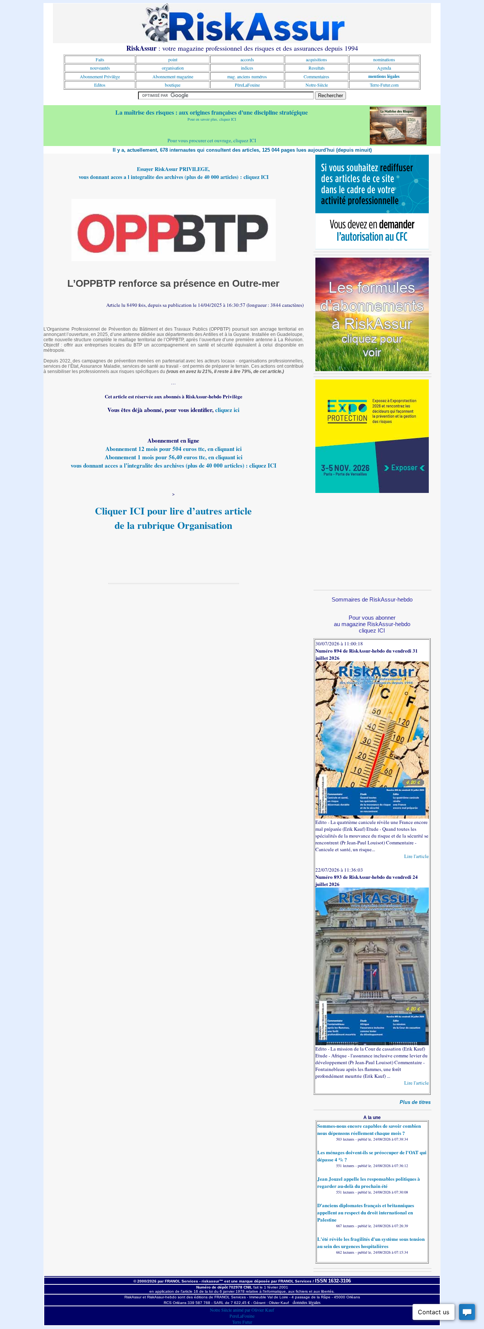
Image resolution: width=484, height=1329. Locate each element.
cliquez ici (227, 410)
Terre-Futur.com (384, 85)
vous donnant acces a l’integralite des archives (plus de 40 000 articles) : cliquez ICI (173, 465)
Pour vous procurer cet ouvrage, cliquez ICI (212, 140)
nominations (384, 59)
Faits (100, 59)
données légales (307, 1302)
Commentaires (316, 76)
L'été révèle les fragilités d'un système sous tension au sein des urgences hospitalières (371, 1242)
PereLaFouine (242, 1316)
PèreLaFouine (247, 85)
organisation (173, 68)
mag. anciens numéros (247, 76)
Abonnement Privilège (100, 76)
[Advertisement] (372, 540)
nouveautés (100, 68)
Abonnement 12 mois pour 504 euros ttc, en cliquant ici (173, 449)
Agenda (384, 68)
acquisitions (316, 59)
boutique (172, 85)
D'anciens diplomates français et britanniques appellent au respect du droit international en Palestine (365, 1212)
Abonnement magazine (172, 76)
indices (247, 68)
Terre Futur (242, 1322)
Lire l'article (416, 856)
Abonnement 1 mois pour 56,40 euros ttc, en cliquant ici (173, 457)
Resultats (317, 68)
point (172, 59)
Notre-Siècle (317, 85)
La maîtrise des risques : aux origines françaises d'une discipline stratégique (211, 112)
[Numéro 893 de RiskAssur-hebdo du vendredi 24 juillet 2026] (372, 1043)
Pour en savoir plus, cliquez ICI (212, 119)
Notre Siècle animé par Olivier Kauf (242, 1310)
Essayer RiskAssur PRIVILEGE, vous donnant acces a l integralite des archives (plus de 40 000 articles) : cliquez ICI (173, 173)
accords (247, 59)
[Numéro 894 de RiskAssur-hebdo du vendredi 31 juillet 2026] (372, 816)
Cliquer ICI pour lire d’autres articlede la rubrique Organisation (173, 518)
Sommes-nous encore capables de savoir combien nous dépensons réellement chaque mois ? (369, 1129)
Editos (99, 85)
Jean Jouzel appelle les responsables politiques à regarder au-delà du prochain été (368, 1182)
